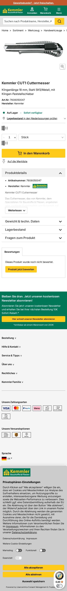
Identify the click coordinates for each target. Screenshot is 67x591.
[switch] (59, 586)
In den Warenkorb (37, 153)
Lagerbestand (15, 229)
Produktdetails (16, 173)
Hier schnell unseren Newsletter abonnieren (33, 319)
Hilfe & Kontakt (11, 346)
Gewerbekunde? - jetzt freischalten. (33, 2)
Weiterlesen (15, 210)
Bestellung (9, 337)
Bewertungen (12, 251)
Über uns (8, 364)
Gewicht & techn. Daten (22, 221)
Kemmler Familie (12, 381)
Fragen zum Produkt (20, 238)
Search (59, 21)
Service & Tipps (12, 355)
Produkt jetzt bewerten (21, 269)
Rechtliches (9, 373)
